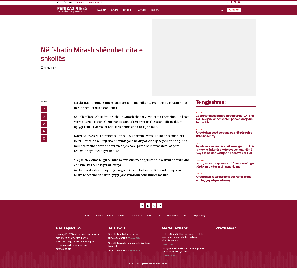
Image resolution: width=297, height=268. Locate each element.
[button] (222, 9)
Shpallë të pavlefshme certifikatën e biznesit (129, 245)
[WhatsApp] (44, 138)
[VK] (44, 131)
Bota (198, 143)
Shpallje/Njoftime (117, 238)
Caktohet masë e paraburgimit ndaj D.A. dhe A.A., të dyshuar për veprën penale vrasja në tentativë (225, 119)
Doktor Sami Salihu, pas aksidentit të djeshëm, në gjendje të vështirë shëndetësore (183, 237)
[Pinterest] (44, 124)
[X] (235, 2)
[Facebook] (228, 2)
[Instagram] (231, 2)
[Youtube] (239, 2)
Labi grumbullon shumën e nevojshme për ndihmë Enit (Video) (183, 250)
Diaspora (200, 160)
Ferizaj (199, 112)
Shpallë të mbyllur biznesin (123, 234)
